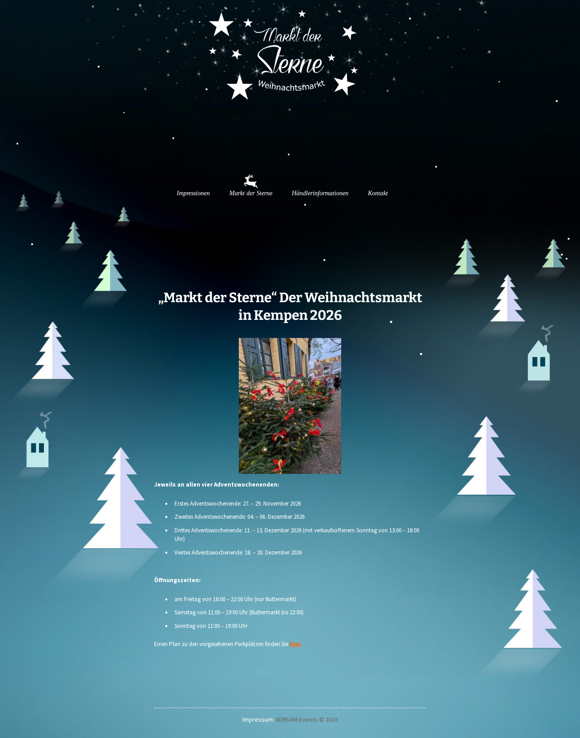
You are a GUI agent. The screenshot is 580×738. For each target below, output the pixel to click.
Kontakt (378, 193)
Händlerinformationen (320, 193)
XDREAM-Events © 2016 (307, 719)
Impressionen (193, 193)
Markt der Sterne (250, 193)
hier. (296, 644)
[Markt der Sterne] (122, 87)
